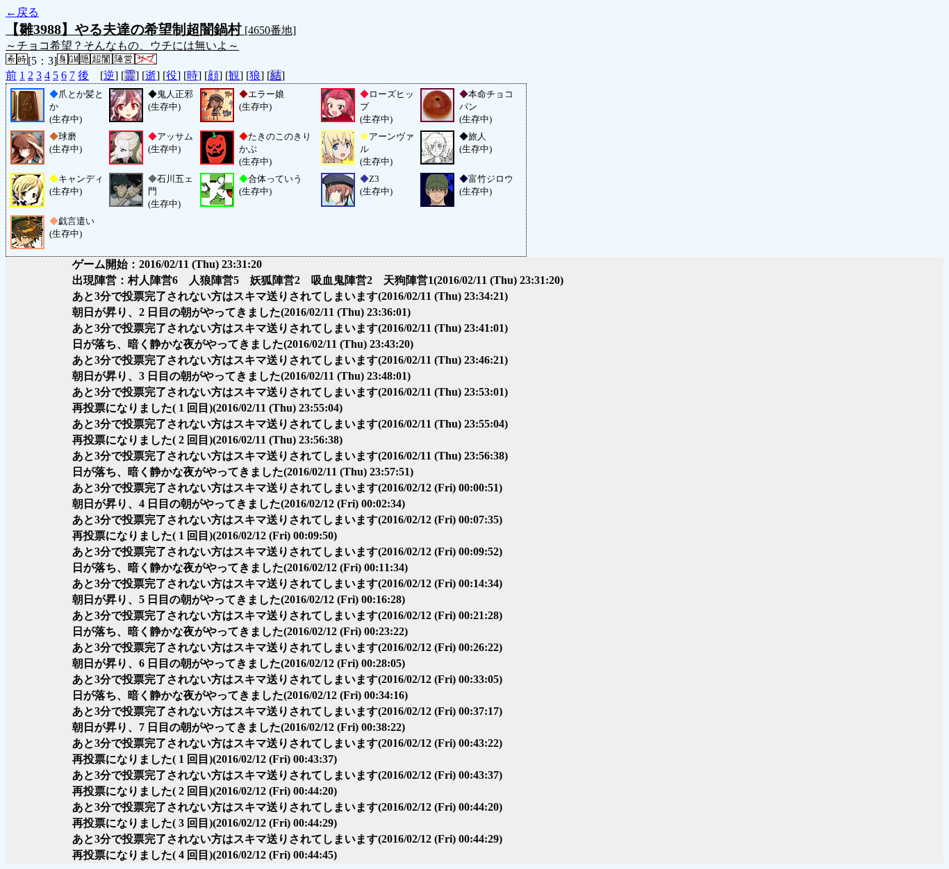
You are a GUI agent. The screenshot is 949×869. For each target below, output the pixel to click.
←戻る (22, 12)
